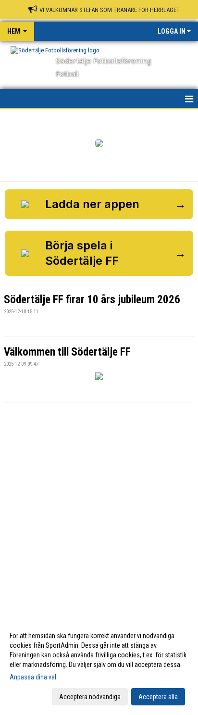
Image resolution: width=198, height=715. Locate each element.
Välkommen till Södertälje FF (67, 351)
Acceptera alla (158, 697)
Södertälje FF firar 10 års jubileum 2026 (92, 299)
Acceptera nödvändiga (90, 697)
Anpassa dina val (33, 677)
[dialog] (99, 665)
